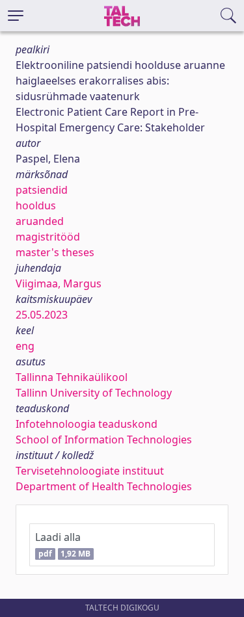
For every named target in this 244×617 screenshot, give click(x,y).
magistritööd (48, 237)
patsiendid (42, 190)
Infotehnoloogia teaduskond (86, 424)
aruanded (40, 221)
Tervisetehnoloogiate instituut (90, 471)
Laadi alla (62, 544)
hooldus (36, 205)
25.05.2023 (42, 315)
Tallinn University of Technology (94, 393)
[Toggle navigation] (15, 15)
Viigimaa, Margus (59, 283)
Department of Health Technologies (104, 486)
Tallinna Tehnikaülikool (72, 377)
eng (25, 346)
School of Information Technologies (104, 439)
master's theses (55, 252)
